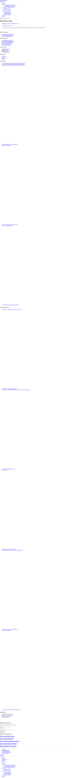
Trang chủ (3, 3)
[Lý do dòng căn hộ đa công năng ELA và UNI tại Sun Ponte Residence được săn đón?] (6, 63)
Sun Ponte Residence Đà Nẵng (7, 35)
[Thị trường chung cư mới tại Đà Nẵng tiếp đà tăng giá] (6, 64)
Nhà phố (3, 59)
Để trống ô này (2, 729)
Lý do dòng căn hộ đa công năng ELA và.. (18, 63)
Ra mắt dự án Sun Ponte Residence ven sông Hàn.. (10, 304)
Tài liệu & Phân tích (7, 11)
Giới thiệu (3, 749)
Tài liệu (3, 10)
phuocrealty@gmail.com (6, 716)
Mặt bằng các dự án (7, 14)
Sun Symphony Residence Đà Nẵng (10, 5)
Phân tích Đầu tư (7, 8)
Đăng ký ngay (2, 731)
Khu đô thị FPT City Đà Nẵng (7, 43)
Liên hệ (3, 16)
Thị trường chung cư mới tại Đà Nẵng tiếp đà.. (17, 64)
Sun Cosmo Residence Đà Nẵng (7, 36)
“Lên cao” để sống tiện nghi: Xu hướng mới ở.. (10, 224)
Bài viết (3, 768)
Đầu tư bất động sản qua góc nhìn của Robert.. (10, 629)
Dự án (3, 4)
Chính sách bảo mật (5, 753)
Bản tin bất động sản (7, 9)
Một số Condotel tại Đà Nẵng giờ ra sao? (9, 549)
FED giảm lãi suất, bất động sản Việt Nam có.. (10, 388)
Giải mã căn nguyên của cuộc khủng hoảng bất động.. (11, 709)
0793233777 (8, 49)
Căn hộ (3, 58)
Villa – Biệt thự (4, 57)
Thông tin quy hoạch (7, 12)
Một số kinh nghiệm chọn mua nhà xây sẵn (7, 25)
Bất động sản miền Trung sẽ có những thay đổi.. (10, 144)
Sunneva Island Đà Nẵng (6, 44)
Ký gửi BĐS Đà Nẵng (6, 751)
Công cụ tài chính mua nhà (6, 752)
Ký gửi (3, 15)
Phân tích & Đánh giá (5, 750)
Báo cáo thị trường (7, 13)
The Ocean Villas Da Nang (6, 45)
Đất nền (3, 56)
